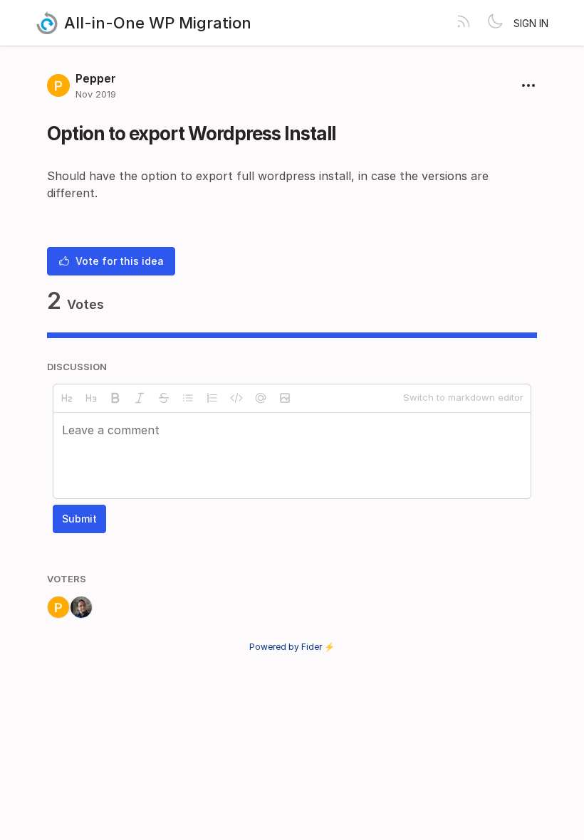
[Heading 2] (67, 398)
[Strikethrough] (163, 398)
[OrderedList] (212, 398)
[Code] (236, 398)
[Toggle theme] (495, 22)
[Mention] (260, 398)
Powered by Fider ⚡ (292, 646)
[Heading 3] (91, 398)
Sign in (530, 23)
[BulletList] (188, 398)
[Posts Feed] (463, 22)
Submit (79, 519)
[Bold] (115, 398)
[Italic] (139, 398)
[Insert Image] (285, 398)
